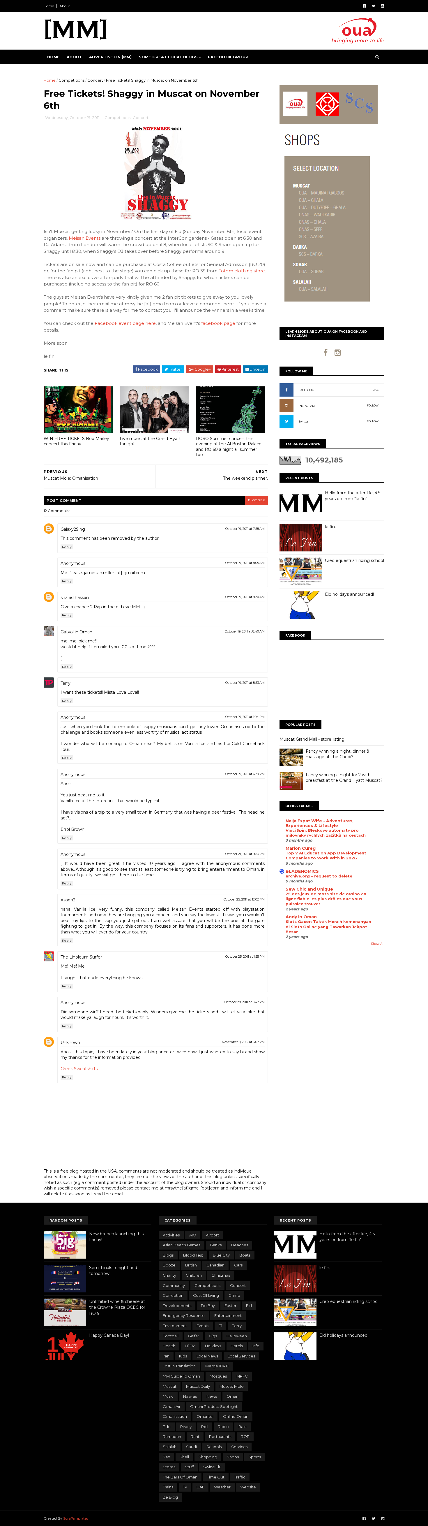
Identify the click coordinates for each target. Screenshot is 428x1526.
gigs (213, 1336)
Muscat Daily (198, 1386)
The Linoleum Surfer (81, 957)
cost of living (206, 1295)
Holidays (213, 1345)
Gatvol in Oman (76, 632)
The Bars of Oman (180, 1477)
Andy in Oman (301, 916)
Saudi (191, 1446)
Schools (214, 1446)
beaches (239, 1245)
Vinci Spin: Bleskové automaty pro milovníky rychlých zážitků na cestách (326, 833)
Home (49, 6)
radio (223, 1426)
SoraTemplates (75, 1518)
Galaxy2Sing (73, 529)
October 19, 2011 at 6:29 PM (245, 774)
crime (234, 1295)
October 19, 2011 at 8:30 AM (245, 597)
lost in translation (179, 1366)
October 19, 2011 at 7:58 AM (245, 529)
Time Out (215, 1477)
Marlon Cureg (301, 848)
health (169, 1345)
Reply (67, 547)
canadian (215, 1265)
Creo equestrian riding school (354, 560)
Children (194, 1275)
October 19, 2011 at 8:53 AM (245, 683)
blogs (168, 1255)
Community (174, 1285)
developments (177, 1305)
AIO (192, 1235)
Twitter (303, 421)
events (203, 1325)
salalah (169, 1446)
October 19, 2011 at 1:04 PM (245, 717)
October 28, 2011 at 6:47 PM (244, 1002)
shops (233, 1457)
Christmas (220, 1275)
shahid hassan (75, 597)
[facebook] (364, 6)
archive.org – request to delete (319, 876)
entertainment (228, 1315)
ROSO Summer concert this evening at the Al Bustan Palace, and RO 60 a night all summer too (229, 447)
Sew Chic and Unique (309, 889)
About (64, 6)
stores (169, 1466)
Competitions (71, 80)
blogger (256, 500)
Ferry (237, 1325)
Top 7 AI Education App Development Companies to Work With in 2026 (326, 855)
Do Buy (208, 1305)
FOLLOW (373, 405)
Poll (204, 1426)
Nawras (190, 1396)
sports (254, 1457)
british (191, 1265)
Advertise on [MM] (110, 57)
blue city (221, 1255)
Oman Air (172, 1406)
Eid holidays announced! (349, 594)
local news (207, 1356)
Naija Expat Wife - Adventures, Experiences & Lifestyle (319, 823)
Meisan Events (84, 238)
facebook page (218, 323)
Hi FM (190, 1345)
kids (183, 1356)
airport (212, 1235)
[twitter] (373, 6)
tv (185, 1487)
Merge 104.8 (217, 1366)
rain (242, 1426)
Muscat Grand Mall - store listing (312, 739)
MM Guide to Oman (181, 1376)
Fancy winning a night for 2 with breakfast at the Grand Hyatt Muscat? (344, 777)
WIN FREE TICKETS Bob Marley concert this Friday (76, 441)
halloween (237, 1336)
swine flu (212, 1466)
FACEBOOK (306, 390)
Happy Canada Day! (109, 1335)
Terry (65, 683)
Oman (232, 1396)
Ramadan (172, 1436)
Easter (230, 1305)
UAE (200, 1487)
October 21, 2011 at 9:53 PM (245, 854)
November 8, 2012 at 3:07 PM (243, 1042)
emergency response (184, 1315)
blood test (193, 1255)
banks (216, 1245)
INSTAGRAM (307, 405)
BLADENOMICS (302, 871)
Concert (95, 80)
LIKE (375, 389)
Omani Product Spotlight (214, 1406)
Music (168, 1396)
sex (166, 1457)
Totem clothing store (242, 271)
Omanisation (175, 1416)
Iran (166, 1356)
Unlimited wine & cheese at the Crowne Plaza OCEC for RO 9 (117, 1307)
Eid (249, 1305)
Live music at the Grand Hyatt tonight (150, 441)
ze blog (170, 1497)
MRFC (242, 1376)
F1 (220, 1325)
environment (175, 1325)
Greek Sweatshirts (79, 1068)
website (248, 1487)
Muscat (169, 1386)
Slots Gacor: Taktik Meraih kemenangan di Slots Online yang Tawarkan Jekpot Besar (328, 926)
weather (222, 1487)
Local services (241, 1356)
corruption (173, 1295)
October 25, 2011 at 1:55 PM (245, 956)
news (211, 1396)
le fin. (330, 526)
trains (168, 1487)
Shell (184, 1457)
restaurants (220, 1436)
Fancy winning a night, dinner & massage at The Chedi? (337, 754)
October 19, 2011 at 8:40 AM (245, 631)
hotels (237, 1345)
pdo (167, 1426)
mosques (218, 1376)
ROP (245, 1436)
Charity (169, 1275)
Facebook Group (228, 57)
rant (195, 1436)
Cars (238, 1265)
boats (244, 1255)
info (255, 1345)
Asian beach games (181, 1245)
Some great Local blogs (168, 57)
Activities (171, 1235)
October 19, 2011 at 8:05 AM (245, 563)
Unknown (70, 1042)
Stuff (189, 1466)
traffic (239, 1477)
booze (169, 1265)
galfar (193, 1336)
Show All (377, 944)
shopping (208, 1457)
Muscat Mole (232, 1386)
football (170, 1336)
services (239, 1446)
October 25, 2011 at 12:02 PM (244, 899)
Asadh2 (68, 900)
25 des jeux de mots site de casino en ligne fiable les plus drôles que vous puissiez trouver (326, 898)
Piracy (186, 1426)
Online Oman (235, 1416)
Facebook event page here (125, 323)
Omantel (205, 1416)
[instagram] (382, 6)
